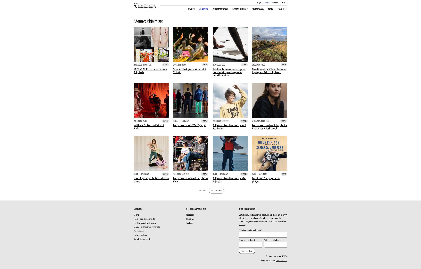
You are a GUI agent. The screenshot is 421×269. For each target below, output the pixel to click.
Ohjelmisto (203, 9)
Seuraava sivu (216, 191)
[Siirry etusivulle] (145, 5)
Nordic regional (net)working (145, 223)
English (259, 3)
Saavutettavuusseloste (142, 239)
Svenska (275, 3)
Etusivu (191, 9)
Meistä (136, 215)
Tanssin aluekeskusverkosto (144, 219)
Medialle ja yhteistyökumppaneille (147, 227)
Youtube (189, 223)
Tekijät (270, 9)
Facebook (190, 215)
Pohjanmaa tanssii (220, 9)
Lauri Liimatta (281, 261)
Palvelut (281, 9)
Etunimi (247, 240)
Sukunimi (272, 240)
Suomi (267, 3)
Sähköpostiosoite (250, 230)
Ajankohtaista (258, 9)
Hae (284, 3)
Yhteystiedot (139, 231)
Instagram (190, 219)
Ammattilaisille (238, 9)
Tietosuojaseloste (140, 235)
